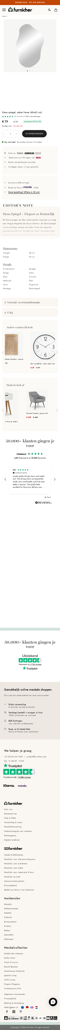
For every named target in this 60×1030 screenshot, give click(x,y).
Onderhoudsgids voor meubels (18, 831)
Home (4, 16)
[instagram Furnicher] (14, 1011)
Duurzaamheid (10, 885)
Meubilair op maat (12, 876)
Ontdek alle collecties (13, 953)
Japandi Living (10, 975)
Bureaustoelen (10, 921)
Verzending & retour (13, 822)
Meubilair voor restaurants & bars (19, 872)
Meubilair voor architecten (15, 863)
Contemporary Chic (12, 988)
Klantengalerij (10, 835)
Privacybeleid (10, 998)
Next (57, 352)
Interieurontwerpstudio (14, 881)
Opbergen (8, 939)
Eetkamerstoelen (11, 908)
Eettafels (7, 913)
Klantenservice (10, 813)
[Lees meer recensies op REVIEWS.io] (43, 502)
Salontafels (9, 934)
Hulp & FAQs (10, 818)
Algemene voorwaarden (15, 994)
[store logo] (18, 10)
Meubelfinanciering (12, 826)
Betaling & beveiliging (14, 1003)
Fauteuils (8, 917)
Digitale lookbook (12, 840)
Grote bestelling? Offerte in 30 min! (24, 192)
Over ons (8, 809)
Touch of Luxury (11, 962)
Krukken (7, 926)
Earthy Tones (9, 958)
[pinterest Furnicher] (21, 1011)
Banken (7, 930)
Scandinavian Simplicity (14, 971)
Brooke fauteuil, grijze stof (37, 413)
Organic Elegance (12, 984)
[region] (30, 479)
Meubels (8, 904)
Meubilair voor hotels (13, 868)
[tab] (30, 202)
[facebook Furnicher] (7, 1011)
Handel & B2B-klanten (13, 855)
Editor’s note (18, 204)
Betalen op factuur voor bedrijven (19, 889)
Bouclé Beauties (11, 966)
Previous (3, 352)
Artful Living (9, 979)
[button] (30, 71)
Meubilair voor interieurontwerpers (19, 859)
